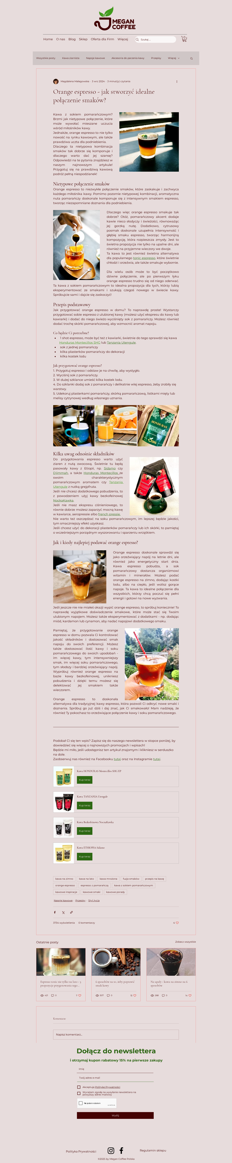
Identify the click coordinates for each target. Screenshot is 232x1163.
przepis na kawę (154, 878)
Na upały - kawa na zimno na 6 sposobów (169, 983)
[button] (184, 39)
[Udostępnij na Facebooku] (54, 912)
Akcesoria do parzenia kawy (128, 58)
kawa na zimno (64, 878)
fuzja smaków (131, 878)
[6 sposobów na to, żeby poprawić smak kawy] (116, 962)
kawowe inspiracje (66, 892)
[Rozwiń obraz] (73, 425)
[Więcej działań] (177, 81)
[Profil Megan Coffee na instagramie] (111, 1150)
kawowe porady (115, 892)
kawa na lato (86, 878)
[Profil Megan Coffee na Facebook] (121, 1150)
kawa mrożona (108, 878)
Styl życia (94, 900)
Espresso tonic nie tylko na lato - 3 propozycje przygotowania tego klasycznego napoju (60, 983)
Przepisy (156, 58)
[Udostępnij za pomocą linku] (71, 912)
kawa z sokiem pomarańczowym (133, 885)
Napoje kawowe (95, 58)
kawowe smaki (91, 892)
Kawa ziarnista (70, 58)
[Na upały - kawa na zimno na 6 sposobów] (171, 962)
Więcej (172, 58)
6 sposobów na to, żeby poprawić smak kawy (115, 983)
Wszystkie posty (45, 58)
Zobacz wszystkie (185, 941)
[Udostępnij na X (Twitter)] (63, 912)
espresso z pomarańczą (94, 885)
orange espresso (65, 885)
